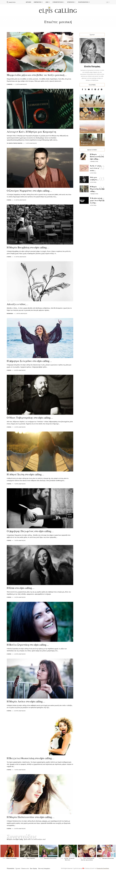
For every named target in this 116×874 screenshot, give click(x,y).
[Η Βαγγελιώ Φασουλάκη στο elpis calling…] (40, 735)
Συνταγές (10, 84)
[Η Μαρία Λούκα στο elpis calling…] (40, 679)
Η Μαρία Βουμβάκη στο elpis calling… (28, 247)
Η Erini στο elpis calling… (20, 588)
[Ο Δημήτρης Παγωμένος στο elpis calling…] (40, 508)
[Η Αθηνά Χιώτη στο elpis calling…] (40, 451)
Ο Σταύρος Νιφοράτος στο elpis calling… (29, 190)
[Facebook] (82, 89)
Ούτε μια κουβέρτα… (94, 178)
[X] (85, 89)
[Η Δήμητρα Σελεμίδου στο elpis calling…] (40, 338)
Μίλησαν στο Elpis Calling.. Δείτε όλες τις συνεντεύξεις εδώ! (26, 839)
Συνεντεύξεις (87, 102)
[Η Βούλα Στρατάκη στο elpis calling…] (40, 622)
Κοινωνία (10, 313)
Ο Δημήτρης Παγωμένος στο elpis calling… (30, 531)
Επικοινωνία (25, 868)
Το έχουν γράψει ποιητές (14, 143)
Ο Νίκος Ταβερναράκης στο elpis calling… (30, 417)
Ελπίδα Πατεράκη (92, 66)
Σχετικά (18, 868)
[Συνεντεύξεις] (92, 101)
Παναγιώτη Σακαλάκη (103, 868)
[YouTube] (89, 89)
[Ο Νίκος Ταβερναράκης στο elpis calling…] (40, 395)
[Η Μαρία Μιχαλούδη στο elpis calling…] (84, 188)
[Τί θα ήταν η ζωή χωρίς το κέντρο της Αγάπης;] (84, 200)
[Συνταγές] (92, 114)
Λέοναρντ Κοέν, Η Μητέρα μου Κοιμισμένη (31, 131)
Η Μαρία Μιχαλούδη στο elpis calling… (97, 188)
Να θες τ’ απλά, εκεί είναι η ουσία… (95, 168)
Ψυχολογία (86, 142)
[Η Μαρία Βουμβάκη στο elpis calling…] (40, 224)
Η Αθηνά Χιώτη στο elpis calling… (25, 474)
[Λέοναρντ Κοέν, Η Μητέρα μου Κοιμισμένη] (40, 109)
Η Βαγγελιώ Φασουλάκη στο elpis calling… (30, 758)
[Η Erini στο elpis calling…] (40, 565)
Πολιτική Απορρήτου (44, 868)
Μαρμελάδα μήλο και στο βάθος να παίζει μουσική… (37, 75)
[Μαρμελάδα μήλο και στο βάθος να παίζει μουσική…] (40, 52)
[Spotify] (101, 89)
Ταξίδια (84, 128)
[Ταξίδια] (92, 127)
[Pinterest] (95, 89)
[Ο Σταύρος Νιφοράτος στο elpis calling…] (40, 168)
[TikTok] (98, 89)
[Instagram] (92, 89)
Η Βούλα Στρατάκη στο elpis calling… (28, 644)
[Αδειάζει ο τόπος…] (40, 281)
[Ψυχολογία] (92, 140)
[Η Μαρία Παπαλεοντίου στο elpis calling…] (40, 794)
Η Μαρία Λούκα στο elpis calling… (26, 701)
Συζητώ (9, 200)
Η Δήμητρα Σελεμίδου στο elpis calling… (29, 361)
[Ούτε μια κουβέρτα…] (84, 179)
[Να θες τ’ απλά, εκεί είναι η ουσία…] (84, 168)
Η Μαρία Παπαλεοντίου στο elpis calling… (30, 817)
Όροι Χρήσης (33, 868)
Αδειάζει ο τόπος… (17, 304)
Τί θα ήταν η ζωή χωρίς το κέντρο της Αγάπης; (97, 200)
